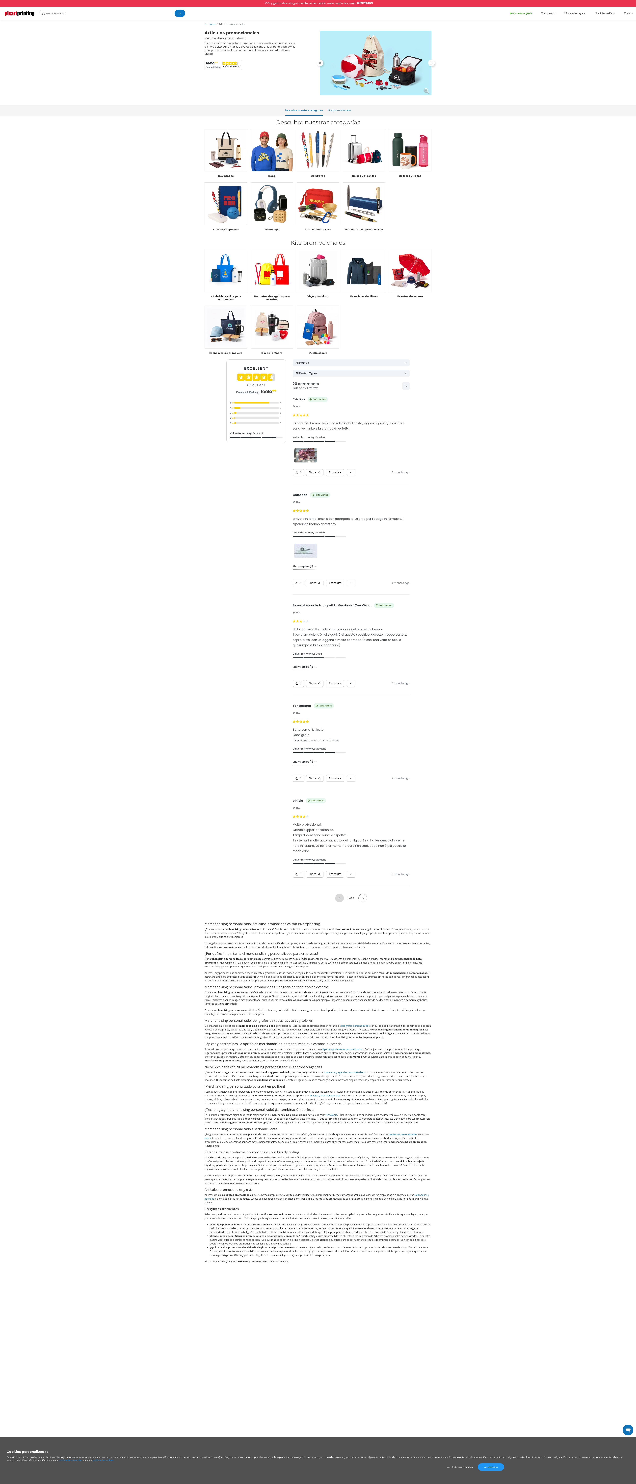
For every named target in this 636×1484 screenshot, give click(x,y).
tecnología (331, 1114)
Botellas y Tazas (410, 175)
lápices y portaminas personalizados (342, 1049)
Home (212, 24)
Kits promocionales (339, 110)
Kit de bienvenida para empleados (226, 298)
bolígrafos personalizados (355, 1025)
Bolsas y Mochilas (364, 175)
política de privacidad (70, 1460)
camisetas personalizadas (403, 1134)
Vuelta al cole (318, 352)
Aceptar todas (491, 1467)
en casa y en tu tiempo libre (325, 1095)
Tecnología (272, 229)
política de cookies (103, 1460)
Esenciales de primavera (225, 352)
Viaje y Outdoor (318, 296)
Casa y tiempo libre (318, 229)
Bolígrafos (318, 175)
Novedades (226, 175)
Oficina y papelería (226, 229)
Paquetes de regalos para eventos (272, 298)
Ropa (272, 175)
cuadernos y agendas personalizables (344, 1072)
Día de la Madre (271, 352)
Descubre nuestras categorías (304, 110)
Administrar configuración (460, 1467)
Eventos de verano (410, 296)
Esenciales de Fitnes (364, 296)
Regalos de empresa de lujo (364, 229)
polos (208, 1138)
